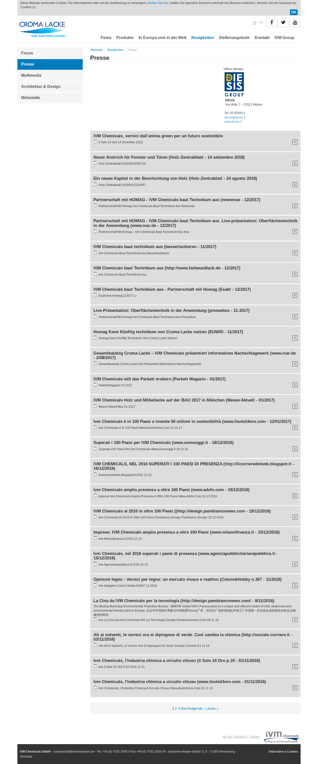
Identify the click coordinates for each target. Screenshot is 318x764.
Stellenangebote (234, 38)
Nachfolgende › (193, 708)
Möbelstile (30, 98)
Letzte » (212, 708)
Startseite (96, 50)
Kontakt (262, 38)
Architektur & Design (41, 86)
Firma (106, 38)
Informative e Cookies (283, 751)
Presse (27, 64)
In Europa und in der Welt (162, 38)
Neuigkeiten (202, 38)
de (254, 22)
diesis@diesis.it (234, 117)
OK (293, 12)
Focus (27, 53)
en (261, 22)
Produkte (125, 38)
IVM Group (284, 38)
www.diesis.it (233, 121)
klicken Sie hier (158, 3)
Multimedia (31, 75)
